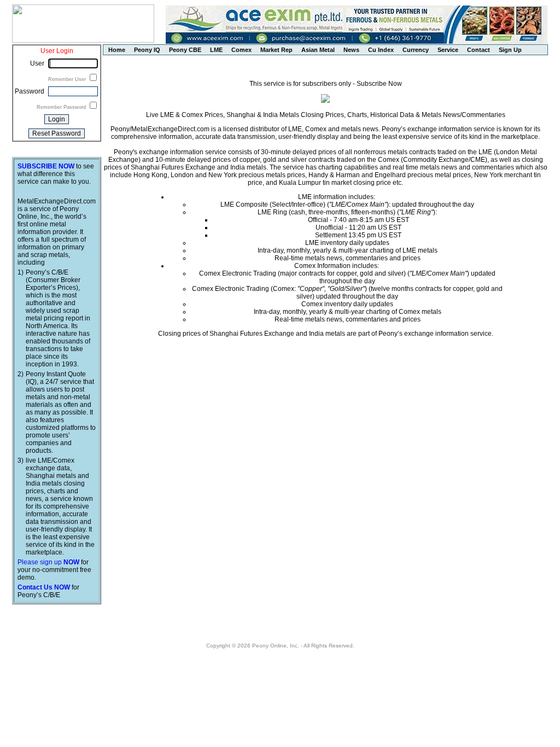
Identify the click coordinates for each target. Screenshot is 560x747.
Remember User (68, 79)
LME (216, 49)
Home (116, 49)
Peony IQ (147, 49)
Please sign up (48, 562)
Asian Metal (318, 49)
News (351, 49)
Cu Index (381, 49)
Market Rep (276, 49)
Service (448, 49)
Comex (241, 49)
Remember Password (62, 107)
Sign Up (510, 49)
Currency (415, 49)
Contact (478, 49)
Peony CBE (185, 49)
